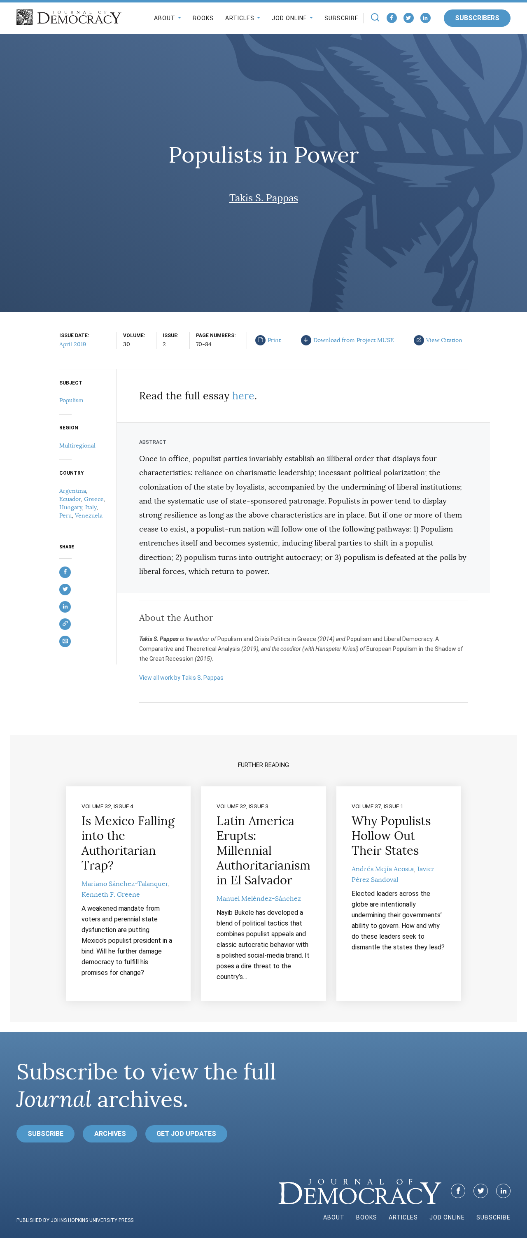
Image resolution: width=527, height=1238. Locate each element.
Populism (71, 400)
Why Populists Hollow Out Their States (391, 836)
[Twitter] (408, 18)
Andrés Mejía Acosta (383, 869)
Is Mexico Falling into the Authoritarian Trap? (128, 843)
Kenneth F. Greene (111, 895)
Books (203, 18)
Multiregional (77, 445)
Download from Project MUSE (353, 340)
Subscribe (341, 18)
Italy (90, 507)
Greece (94, 499)
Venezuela (89, 515)
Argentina (72, 490)
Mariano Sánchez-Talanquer (125, 884)
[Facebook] (392, 18)
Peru (65, 515)
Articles (239, 18)
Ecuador (70, 499)
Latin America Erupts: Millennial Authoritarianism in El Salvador (263, 851)
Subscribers (477, 18)
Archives (110, 1134)
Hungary (70, 507)
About (164, 18)
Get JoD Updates (186, 1134)
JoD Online (289, 18)
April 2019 (72, 344)
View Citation (444, 340)
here (243, 395)
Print (274, 340)
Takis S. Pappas (263, 198)
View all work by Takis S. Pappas (181, 677)
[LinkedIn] (425, 18)
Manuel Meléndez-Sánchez (259, 899)
